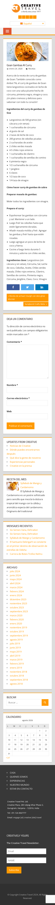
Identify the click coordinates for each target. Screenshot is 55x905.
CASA (12, 772)
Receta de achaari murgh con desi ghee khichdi (26, 298)
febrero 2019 (17, 663)
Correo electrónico (18, 398)
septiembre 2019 (19, 635)
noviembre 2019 (18, 627)
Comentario (14, 341)
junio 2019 (15, 647)
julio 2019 (15, 643)
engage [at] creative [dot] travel (27, 817)
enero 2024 (16, 595)
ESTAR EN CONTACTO (21, 788)
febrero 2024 (17, 591)
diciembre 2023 (18, 599)
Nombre (12, 385)
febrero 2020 (17, 619)
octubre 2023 (17, 607)
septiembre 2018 (19, 679)
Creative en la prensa (21, 465)
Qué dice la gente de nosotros (25, 457)
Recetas (31, 68)
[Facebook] (13, 287)
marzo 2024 (16, 587)
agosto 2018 (16, 683)
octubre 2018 (17, 675)
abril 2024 (15, 583)
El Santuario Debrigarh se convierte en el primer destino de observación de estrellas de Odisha (27, 546)
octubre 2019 (17, 631)
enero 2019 (16, 667)
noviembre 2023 (18, 603)
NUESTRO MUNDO (19, 784)
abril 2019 (15, 655)
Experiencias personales (22, 461)
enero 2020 (16, 623)
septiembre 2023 (19, 611)
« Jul (8, 757)
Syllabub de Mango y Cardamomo (27, 537)
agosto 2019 (16, 639)
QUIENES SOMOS (19, 776)
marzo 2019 (16, 659)
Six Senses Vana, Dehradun (24, 529)
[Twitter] (27, 287)
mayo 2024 (16, 579)
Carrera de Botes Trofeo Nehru (26, 553)
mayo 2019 (16, 651)
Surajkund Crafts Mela (35, 304)
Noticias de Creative (20, 445)
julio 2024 (15, 571)
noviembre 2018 (18, 671)
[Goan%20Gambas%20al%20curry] (41, 287)
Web (9, 411)
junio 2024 (15, 575)
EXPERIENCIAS (17, 780)
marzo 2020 (16, 615)
